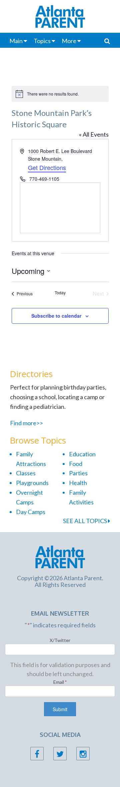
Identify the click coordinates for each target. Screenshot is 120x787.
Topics (42, 40)
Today (60, 292)
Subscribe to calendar (56, 315)
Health (78, 482)
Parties (78, 473)
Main (16, 40)
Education (82, 454)
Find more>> (26, 423)
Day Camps (30, 511)
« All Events (94, 134)
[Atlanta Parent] (60, 556)
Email (60, 682)
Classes (26, 473)
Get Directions (47, 167)
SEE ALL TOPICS (85, 520)
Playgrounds (32, 482)
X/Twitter (60, 640)
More (69, 40)
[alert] (60, 94)
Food (75, 463)
